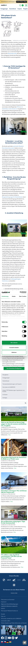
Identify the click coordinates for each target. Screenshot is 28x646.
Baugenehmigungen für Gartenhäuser (12, 197)
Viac (9, 435)
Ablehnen (14, 352)
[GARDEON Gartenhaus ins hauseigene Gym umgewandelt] (14, 126)
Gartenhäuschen (12, 53)
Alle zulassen (14, 342)
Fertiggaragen (4, 9)
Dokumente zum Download (7, 599)
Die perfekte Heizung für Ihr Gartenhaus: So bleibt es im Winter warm (14, 458)
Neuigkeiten (5, 374)
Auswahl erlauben (14, 347)
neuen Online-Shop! (21, 1)
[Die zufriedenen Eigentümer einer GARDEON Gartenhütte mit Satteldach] (14, 228)
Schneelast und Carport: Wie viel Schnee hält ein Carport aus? (14, 491)
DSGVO (3, 608)
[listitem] (14, 593)
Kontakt (3, 614)
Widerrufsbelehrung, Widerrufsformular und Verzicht (14, 623)
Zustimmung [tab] (5, 296)
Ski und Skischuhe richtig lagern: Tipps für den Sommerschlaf (13, 522)
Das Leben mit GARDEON (9, 387)
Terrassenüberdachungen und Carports (12, 384)
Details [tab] (14, 296)
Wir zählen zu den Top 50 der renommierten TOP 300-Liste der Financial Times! (11, 556)
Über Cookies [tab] (22, 296)
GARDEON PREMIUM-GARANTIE (9, 606)
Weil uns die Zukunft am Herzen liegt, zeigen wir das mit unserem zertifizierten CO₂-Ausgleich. (13, 424)
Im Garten (5, 394)
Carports (19, 9)
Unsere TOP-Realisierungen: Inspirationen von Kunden (14, 391)
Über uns (3, 616)
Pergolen (25, 9)
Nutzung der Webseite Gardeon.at (9, 610)
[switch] (24, 326)
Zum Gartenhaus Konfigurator (14, 368)
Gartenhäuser (12, 9)
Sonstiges (5, 397)
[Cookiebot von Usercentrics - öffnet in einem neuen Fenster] (20, 292)
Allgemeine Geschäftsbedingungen (9, 604)
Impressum (3, 602)
